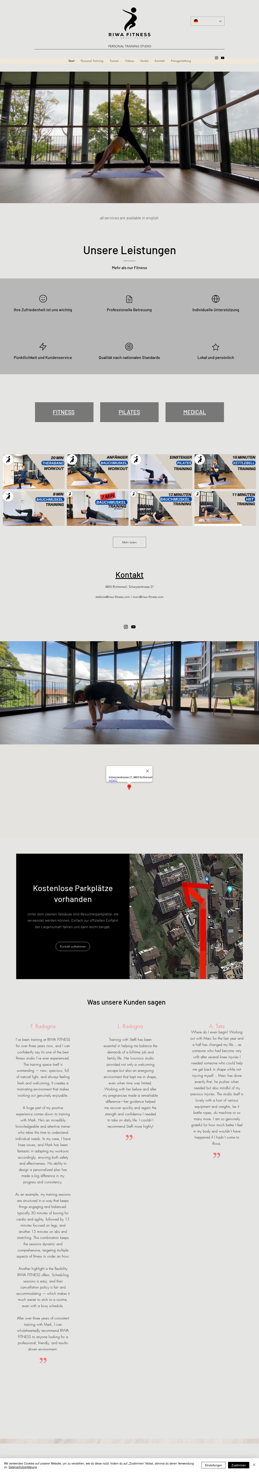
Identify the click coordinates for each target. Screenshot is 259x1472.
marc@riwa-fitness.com (148, 597)
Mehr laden (129, 542)
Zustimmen (238, 1465)
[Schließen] (254, 1465)
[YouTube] (223, 58)
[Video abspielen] (34, 472)
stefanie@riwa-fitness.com (113, 597)
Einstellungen (213, 1465)
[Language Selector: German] (208, 21)
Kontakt (130, 574)
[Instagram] (216, 58)
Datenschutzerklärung (23, 1467)
